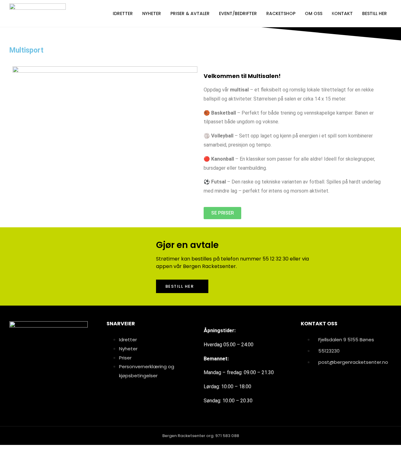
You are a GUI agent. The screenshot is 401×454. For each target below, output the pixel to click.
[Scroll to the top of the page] (2, 449)
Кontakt (342, 13)
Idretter (123, 13)
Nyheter (151, 13)
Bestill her (374, 13)
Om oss (313, 13)
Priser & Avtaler (190, 13)
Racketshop (280, 13)
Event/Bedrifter (238, 13)
